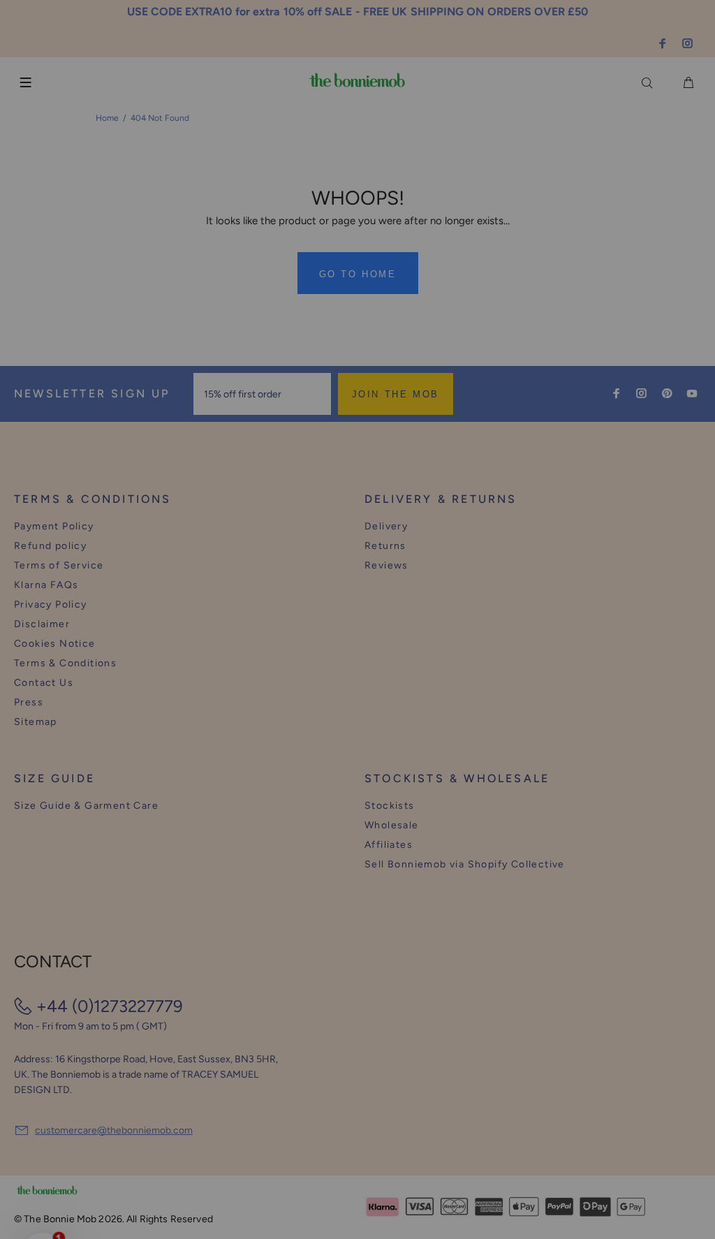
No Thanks (448, 667)
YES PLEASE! (448, 632)
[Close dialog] (616, 515)
